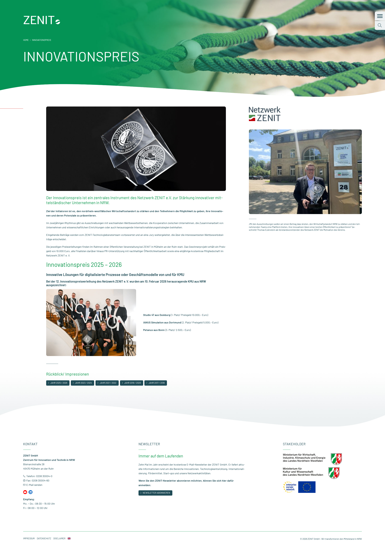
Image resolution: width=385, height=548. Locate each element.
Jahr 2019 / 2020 (132, 383)
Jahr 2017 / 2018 (157, 383)
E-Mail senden (34, 484)
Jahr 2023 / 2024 (83, 383)
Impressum (29, 538)
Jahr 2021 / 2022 (108, 383)
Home (26, 40)
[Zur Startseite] (42, 23)
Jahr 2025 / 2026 (58, 383)
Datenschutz (44, 538)
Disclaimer (59, 538)
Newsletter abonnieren (156, 493)
